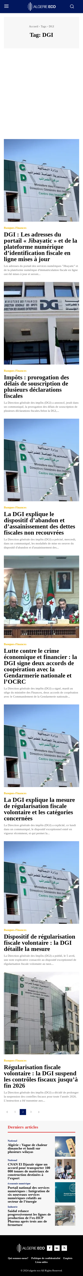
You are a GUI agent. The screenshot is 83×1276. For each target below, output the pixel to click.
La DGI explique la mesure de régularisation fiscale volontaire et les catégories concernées (39, 809)
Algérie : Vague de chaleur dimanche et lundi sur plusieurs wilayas (27, 1148)
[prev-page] (7, 1112)
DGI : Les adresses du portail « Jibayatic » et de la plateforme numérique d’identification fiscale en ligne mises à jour (40, 246)
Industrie (13, 1207)
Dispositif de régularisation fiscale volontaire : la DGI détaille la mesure (39, 942)
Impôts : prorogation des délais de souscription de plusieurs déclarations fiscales (36, 386)
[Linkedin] (57, 1248)
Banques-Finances (15, 227)
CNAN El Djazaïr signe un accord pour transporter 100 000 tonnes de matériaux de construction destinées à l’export (29, 1171)
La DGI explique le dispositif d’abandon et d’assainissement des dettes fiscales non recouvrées (39, 523)
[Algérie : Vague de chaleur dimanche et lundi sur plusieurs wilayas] (65, 1146)
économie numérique (19, 1183)
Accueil (33, 26)
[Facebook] (49, 1248)
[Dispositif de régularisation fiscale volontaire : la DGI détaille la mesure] (41, 882)
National (12, 1140)
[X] (64, 1248)
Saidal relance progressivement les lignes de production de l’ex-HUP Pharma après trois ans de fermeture (29, 1218)
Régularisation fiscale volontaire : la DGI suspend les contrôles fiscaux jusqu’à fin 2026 (41, 1076)
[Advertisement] (41, 95)
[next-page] (39, 1112)
